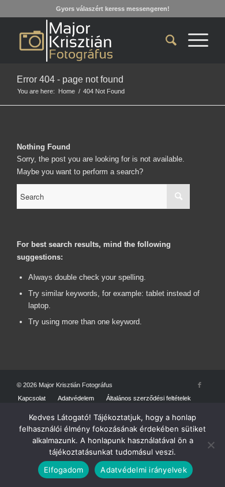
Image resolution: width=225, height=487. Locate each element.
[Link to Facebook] (199, 385)
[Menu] (192, 40)
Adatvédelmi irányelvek (143, 469)
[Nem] (210, 445)
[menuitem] (165, 40)
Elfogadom (63, 469)
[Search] (165, 40)
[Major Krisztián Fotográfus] (93, 40)
